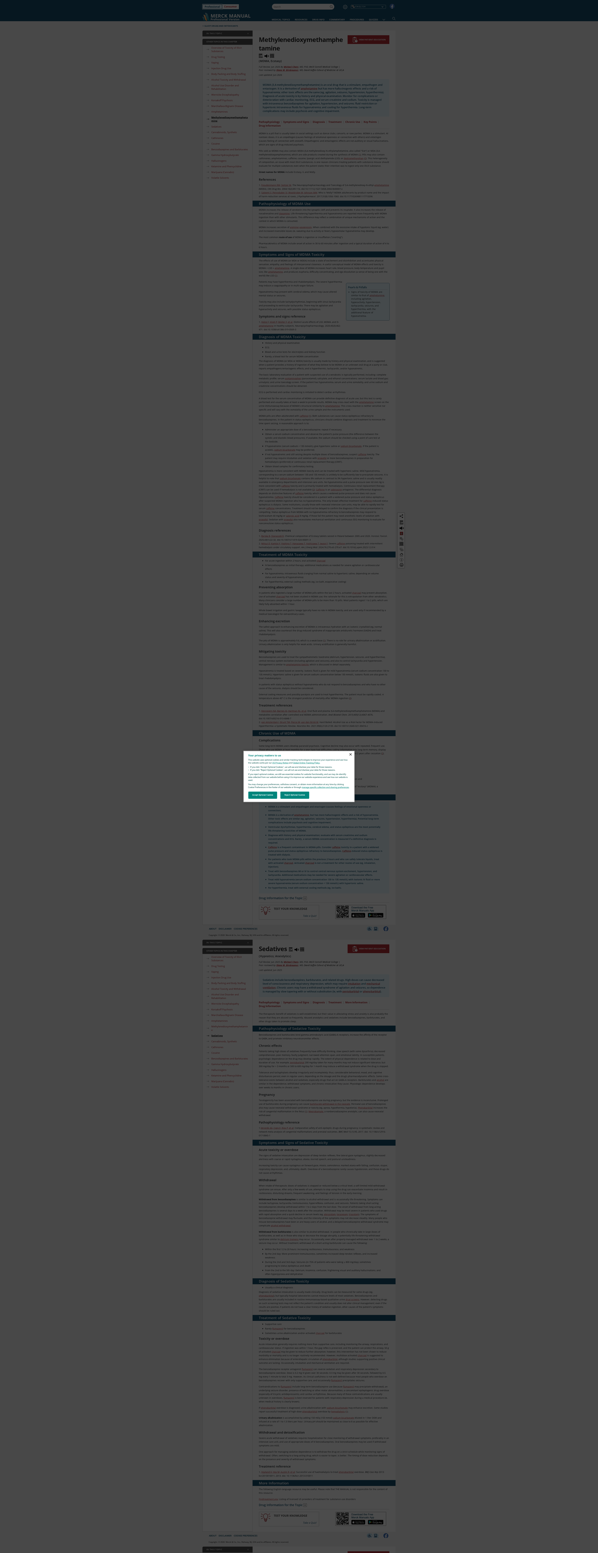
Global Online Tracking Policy (306, 763)
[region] (299, 776)
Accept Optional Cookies (262, 795)
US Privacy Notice (280, 763)
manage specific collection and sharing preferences (325, 787)
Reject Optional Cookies (295, 795)
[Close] (350, 754)
